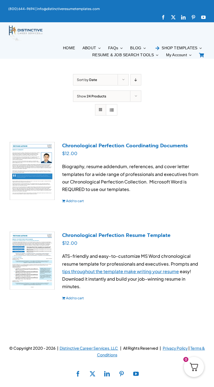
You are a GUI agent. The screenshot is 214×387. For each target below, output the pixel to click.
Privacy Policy (175, 348)
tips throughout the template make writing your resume (120, 271)
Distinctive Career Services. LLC (89, 348)
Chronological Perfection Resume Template (116, 235)
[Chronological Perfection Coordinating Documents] (32, 171)
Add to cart (75, 201)
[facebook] (163, 17)
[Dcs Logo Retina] (25, 27)
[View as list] (111, 109)
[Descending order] (135, 79)
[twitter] (173, 17)
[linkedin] (183, 17)
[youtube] (203, 17)
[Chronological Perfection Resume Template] (32, 261)
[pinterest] (193, 17)
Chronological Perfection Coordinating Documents (125, 146)
